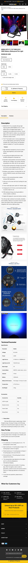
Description (4, 115)
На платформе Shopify (18, 557)
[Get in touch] (22, 4)
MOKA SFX (11, 557)
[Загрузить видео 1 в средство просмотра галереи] (21, 42)
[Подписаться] (23, 514)
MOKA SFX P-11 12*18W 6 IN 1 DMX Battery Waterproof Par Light (13, 9)
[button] (2, 4)
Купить (14, 92)
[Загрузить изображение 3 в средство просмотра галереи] (15, 42)
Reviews (11, 115)
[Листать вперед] (25, 27)
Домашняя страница (6, 7)
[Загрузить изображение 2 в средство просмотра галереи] (9, 42)
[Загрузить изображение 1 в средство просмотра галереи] (4, 42)
